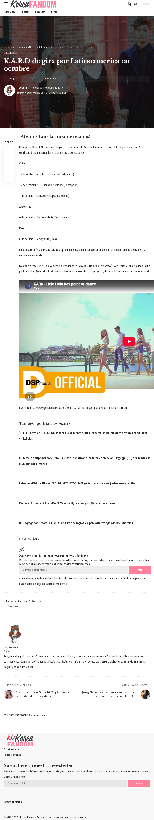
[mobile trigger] (7, 4)
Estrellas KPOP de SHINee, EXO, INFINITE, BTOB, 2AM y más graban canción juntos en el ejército (77, 483)
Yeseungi (22, 87)
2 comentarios (39, 715)
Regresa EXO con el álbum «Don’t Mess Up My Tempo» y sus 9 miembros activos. (67, 503)
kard (36, 538)
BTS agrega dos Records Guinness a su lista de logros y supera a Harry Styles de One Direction (76, 523)
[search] (129, 4)
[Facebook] (5, 811)
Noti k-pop (10, 53)
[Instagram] (12, 811)
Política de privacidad (134, 578)
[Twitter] (7, 811)
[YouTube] (10, 811)
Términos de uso (63, 578)
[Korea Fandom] (33, 4)
